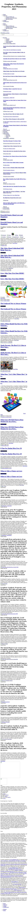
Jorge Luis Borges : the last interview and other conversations (13, 860)
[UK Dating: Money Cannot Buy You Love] (8, 86)
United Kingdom (9, 41)
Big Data (5, 37)
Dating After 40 (6, 130)
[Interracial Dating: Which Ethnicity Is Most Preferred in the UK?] (7, 91)
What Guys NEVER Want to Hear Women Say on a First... (12, 420)
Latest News (5, 132)
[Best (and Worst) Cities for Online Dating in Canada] (8, 73)
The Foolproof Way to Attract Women (13, 303)
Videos (7, 137)
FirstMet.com (6, 21)
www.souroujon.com (17, 884)
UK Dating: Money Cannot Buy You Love (12, 88)
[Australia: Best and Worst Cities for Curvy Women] (14, 56)
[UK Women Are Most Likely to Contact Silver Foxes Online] (8, 97)
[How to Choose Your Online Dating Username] (8, 160)
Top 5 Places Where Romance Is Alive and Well (13, 119)
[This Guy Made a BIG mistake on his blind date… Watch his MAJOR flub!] (5, 200)
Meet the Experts (9, 19)
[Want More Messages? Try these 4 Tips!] (8, 138)
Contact (4, 20)
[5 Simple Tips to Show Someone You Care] (11, 143)
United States (8, 42)
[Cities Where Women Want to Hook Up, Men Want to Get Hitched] (15, 122)
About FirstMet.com (10, 16)
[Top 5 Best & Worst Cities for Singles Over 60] (8, 111)
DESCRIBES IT (14, 881)
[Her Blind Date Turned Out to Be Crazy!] (11, 195)
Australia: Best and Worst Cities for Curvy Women (14, 58)
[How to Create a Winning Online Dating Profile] (6, 165)
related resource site (18, 889)
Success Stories (6, 208)
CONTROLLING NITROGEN (14, 868)
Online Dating (6, 133)
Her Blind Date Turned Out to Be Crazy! (12, 197)
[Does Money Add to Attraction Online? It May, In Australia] (12, 49)
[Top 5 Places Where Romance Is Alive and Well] (10, 116)
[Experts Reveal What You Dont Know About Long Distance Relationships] (9, 105)
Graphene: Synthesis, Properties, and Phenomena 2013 (12, 870)
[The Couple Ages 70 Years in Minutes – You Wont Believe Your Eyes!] (7, 189)
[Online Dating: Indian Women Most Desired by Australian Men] (9, 61)
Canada (7, 40)
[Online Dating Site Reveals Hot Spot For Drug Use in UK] (10, 80)
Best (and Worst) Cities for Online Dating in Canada (14, 76)
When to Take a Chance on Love (11, 471)
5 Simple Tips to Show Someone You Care (12, 146)
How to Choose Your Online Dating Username (13, 162)
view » (4, 793)
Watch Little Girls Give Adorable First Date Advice (14, 151)
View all (5, 67)
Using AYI (8, 136)
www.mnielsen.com (14, 859)
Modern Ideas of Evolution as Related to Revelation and (13, 888)
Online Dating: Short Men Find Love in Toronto (13, 71)
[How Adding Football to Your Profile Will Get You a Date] (8, 176)
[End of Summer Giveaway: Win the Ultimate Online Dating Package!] (9, 170)
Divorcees (5, 131)
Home (4, 14)
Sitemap (4, 909)
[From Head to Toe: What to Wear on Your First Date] (7, 153)
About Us (5, 15)
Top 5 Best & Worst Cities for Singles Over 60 (13, 114)
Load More (3, 761)
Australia (7, 38)
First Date (8, 134)
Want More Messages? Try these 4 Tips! (12, 140)
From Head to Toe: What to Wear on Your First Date (15, 156)
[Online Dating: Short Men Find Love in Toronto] (10, 68)
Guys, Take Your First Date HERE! (12, 273)
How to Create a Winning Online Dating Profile (13, 167)
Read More (15, 243)
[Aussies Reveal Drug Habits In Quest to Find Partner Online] (9, 43)
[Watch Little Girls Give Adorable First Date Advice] (9, 148)
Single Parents (6, 207)
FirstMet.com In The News (11, 18)
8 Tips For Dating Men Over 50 (11, 448)
